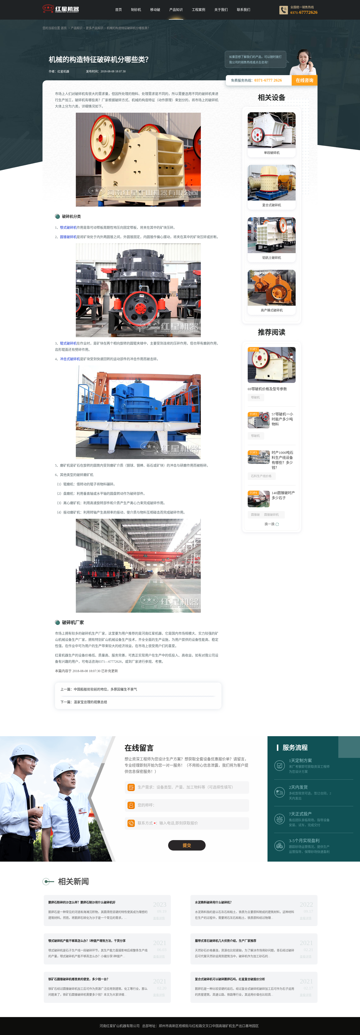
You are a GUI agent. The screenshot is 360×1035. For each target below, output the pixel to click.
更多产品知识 (94, 28)
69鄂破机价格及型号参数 (267, 389)
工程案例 (198, 9)
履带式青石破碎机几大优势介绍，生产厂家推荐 (225, 940)
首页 (118, 9)
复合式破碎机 (271, 205)
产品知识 (176, 9)
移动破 (155, 9)
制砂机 (136, 9)
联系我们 (243, 9)
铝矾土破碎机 (271, 257)
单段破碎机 (272, 152)
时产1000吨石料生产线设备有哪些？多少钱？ (282, 460)
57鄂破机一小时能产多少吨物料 (282, 419)
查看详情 (159, 918)
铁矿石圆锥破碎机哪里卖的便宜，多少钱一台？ (79, 979)
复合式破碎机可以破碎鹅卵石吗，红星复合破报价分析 (230, 979)
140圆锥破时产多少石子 (283, 495)
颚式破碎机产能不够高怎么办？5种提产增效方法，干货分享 (87, 940)
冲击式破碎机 (70, 359)
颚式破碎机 (68, 227)
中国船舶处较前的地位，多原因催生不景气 (105, 689)
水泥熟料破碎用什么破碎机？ (214, 902)
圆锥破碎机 (68, 237)
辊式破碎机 (68, 343)
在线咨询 (304, 80)
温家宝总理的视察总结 (90, 702)
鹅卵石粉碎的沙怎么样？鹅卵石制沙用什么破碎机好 (81, 902)
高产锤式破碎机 (272, 310)
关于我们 (221, 9)
